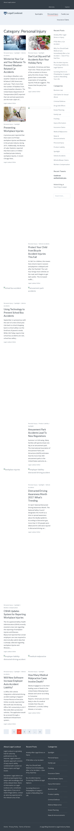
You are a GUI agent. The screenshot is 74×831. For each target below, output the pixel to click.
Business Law (58, 90)
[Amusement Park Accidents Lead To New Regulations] (39, 354)
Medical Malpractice (60, 132)
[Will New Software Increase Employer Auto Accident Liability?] (15, 662)
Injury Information (60, 123)
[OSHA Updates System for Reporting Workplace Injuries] (15, 535)
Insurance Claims (63, 20)
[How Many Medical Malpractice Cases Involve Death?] (39, 662)
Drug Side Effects (59, 106)
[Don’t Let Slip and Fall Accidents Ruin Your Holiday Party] (39, 42)
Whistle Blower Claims (61, 160)
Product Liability (44, 423)
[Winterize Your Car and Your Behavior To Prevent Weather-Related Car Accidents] (15, 42)
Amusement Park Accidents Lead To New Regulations (37, 432)
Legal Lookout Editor (10, 103)
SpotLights (39, 14)
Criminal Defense (59, 101)
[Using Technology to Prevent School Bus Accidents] (15, 294)
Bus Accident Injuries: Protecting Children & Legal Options (61, 65)
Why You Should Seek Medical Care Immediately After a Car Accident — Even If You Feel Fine (62, 53)
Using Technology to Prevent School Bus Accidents (14, 312)
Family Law (65, 14)
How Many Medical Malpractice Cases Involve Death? (38, 678)
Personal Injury (52, 14)
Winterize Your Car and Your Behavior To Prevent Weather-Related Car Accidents (15, 65)
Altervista (51, 7)
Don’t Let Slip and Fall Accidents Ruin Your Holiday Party (39, 59)
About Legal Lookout (10, 2)
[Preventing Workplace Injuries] (15, 114)
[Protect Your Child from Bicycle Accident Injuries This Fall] (39, 174)
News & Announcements (56, 815)
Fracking (56, 119)
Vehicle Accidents (44, 244)
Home (6, 827)
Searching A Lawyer (60, 187)
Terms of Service (24, 827)
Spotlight (17, 53)
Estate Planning (59, 110)
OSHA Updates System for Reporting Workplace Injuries (15, 614)
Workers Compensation (11, 608)
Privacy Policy (13, 827)
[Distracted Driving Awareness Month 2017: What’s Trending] (39, 475)
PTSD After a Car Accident (34, 760)
